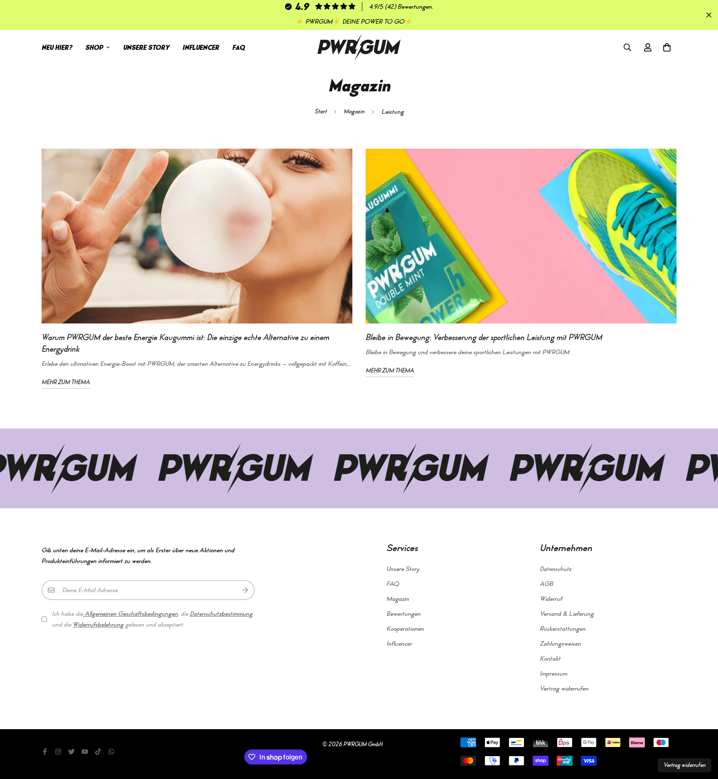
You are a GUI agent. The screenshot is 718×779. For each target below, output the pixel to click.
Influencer (200, 47)
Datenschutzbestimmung (221, 614)
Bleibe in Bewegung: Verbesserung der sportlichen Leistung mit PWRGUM (484, 337)
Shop (94, 47)
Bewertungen (403, 614)
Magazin (354, 111)
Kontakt (550, 658)
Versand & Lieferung (567, 614)
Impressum (553, 673)
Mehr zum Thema (66, 382)
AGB (546, 584)
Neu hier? (57, 47)
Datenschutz (555, 569)
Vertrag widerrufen (564, 688)
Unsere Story (146, 47)
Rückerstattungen (562, 629)
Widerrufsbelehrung (98, 624)
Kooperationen (405, 629)
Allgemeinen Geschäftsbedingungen (130, 614)
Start (321, 111)
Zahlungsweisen (560, 643)
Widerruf (551, 599)
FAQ (238, 47)
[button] (665, 47)
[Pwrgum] (359, 47)
